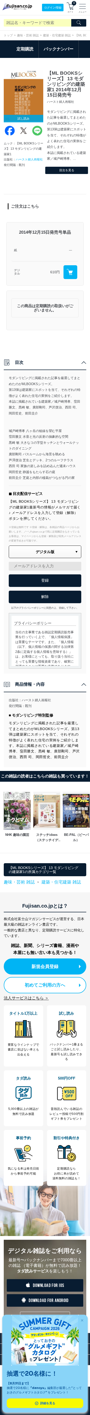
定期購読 (25, 49)
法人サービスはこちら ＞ (26, 998)
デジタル (17, 272)
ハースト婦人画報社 (29, 159)
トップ (8, 35)
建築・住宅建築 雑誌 (57, 35)
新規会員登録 (45, 966)
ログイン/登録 (53, 7)
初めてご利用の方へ (45, 985)
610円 (55, 272)
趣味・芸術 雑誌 (28, 35)
